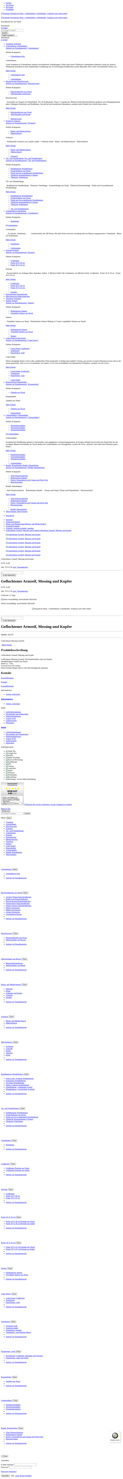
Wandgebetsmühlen (18, 430)
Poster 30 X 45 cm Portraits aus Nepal (20, 1247)
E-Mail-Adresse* (7, 1465)
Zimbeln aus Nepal (18, 392)
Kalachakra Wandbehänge (16, 1081)
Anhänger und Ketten (14, 993)
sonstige (9, 997)
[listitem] (64, 751)
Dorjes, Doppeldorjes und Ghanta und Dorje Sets (29, 480)
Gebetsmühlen (11, 415)
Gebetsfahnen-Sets (18, 56)
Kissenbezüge (11, 294)
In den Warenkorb (8, 575)
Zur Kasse (10, 5)
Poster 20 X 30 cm (18, 263)
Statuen (9, 301)
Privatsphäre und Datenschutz (17, 714)
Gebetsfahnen (11, 46)
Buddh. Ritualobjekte (14, 465)
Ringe (8, 991)
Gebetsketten (11, 211)
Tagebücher (15, 351)
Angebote (10, 44)
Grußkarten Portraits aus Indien (17, 1170)
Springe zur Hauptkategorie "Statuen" (20, 303)
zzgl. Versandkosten (20, 567)
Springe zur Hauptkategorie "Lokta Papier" (22, 340)
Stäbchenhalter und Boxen (21, 94)
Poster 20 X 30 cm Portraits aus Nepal (20, 1221)
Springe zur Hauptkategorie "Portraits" (20, 252)
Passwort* (5, 1467)
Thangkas (10, 299)
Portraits (9, 250)
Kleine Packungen (13, 908)
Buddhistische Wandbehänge (22, 169)
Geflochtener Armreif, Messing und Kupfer (38, 530)
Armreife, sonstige (20, 528)
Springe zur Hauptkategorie (16, 878)
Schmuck (9, 121)
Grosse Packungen (13, 912)
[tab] (61, 699)
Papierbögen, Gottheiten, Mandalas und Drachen (24, 1356)
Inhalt (3, 727)
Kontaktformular (7, 678)
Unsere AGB (11, 718)
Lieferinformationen (13, 712)
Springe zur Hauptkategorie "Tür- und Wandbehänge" (26, 161)
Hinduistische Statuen (19, 311)
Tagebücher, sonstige (14, 1330)
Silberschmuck (16, 133)
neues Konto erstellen (23, 1476)
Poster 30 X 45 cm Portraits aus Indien (20, 1249)
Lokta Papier (11, 338)
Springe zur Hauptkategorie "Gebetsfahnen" (22, 48)
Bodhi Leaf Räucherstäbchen (17, 899)
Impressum (10, 723)
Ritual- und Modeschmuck (21, 131)
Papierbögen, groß (18, 353)
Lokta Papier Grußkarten (20, 348)
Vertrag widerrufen (13, 694)
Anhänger (9, 1046)
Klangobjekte (11, 382)
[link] (4, 28)
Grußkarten (15, 261)
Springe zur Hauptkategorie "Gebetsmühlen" (23, 417)
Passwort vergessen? (9, 1471)
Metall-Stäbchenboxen (14, 963)
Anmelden (10, 9)
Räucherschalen (17, 482)
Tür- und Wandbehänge (15, 158)
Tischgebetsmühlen (18, 428)
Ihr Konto (9, 7)
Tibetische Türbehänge (19, 177)
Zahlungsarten (11, 721)
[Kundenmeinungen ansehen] (12, 804)
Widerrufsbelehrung (13, 716)
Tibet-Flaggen (11, 511)
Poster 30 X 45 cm (18, 265)
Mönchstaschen (12, 296)
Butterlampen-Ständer (19, 478)
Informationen (7, 699)
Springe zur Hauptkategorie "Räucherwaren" (23, 83)
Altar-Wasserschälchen (19, 476)
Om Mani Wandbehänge (15, 1083)
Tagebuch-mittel (12, 1328)
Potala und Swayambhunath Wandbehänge (27, 173)
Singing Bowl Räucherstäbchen (18, 903)
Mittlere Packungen (13, 910)
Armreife (12, 526)
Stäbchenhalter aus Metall (15, 965)
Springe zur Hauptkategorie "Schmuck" (21, 123)
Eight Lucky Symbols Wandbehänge (20, 1079)
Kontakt (4, 682)
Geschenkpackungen (14, 914)
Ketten (8, 1051)
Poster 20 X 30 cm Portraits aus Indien (20, 1224)
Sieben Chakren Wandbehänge (17, 1085)
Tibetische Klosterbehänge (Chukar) (24, 175)
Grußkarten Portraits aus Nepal (17, 1168)
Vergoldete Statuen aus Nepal (22, 313)
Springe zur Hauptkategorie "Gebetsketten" (22, 213)
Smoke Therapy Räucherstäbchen (18, 906)
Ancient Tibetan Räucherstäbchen (18, 897)
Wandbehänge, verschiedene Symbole (20, 1089)
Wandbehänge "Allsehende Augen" (19, 1087)
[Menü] (119, 1432)
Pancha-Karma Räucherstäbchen (18, 901)
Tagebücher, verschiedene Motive (18, 1332)
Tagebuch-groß (11, 1326)
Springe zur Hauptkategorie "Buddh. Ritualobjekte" (25, 468)
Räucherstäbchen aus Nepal (21, 92)
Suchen (8, 3)
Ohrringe (9, 989)
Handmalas (15, 221)
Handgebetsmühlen (18, 426)
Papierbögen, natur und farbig (17, 1358)
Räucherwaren (11, 81)
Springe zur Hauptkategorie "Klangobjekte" (22, 384)
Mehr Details (11, 71)
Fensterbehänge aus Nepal (21, 171)
